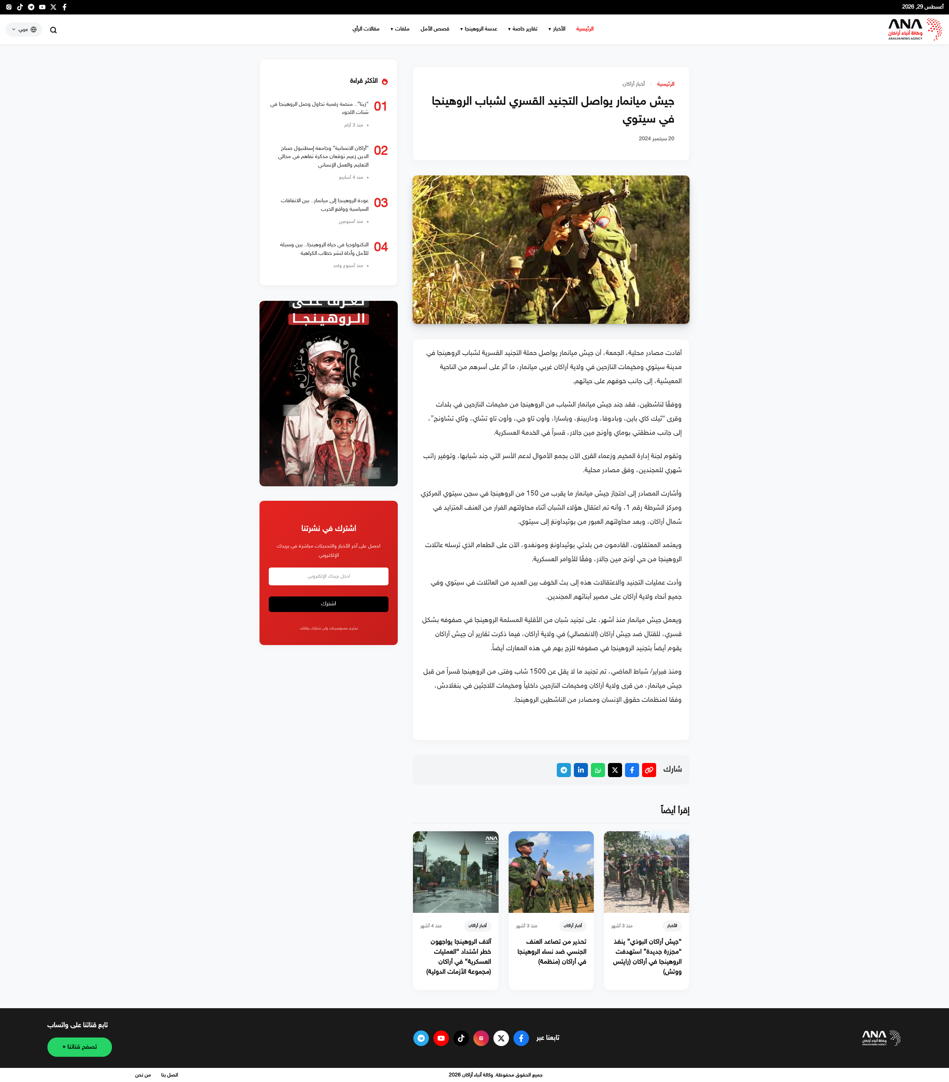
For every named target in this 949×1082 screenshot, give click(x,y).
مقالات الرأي (366, 29)
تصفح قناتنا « (80, 1047)
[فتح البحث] (53, 30)
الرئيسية (584, 29)
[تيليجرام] (31, 9)
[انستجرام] (9, 9)
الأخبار (559, 29)
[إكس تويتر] (53, 9)
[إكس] (501, 1038)
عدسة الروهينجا (481, 29)
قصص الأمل (435, 29)
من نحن (143, 1075)
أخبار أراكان (634, 84)
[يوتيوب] (42, 9)
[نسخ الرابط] (649, 770)
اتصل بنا (169, 1075)
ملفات (402, 29)
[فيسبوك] (64, 9)
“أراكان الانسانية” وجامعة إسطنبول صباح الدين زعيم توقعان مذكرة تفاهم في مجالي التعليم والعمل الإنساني (323, 156)
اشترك (328, 604)
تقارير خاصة (525, 29)
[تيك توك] (20, 9)
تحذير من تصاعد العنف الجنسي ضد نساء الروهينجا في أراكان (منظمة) (552, 952)
